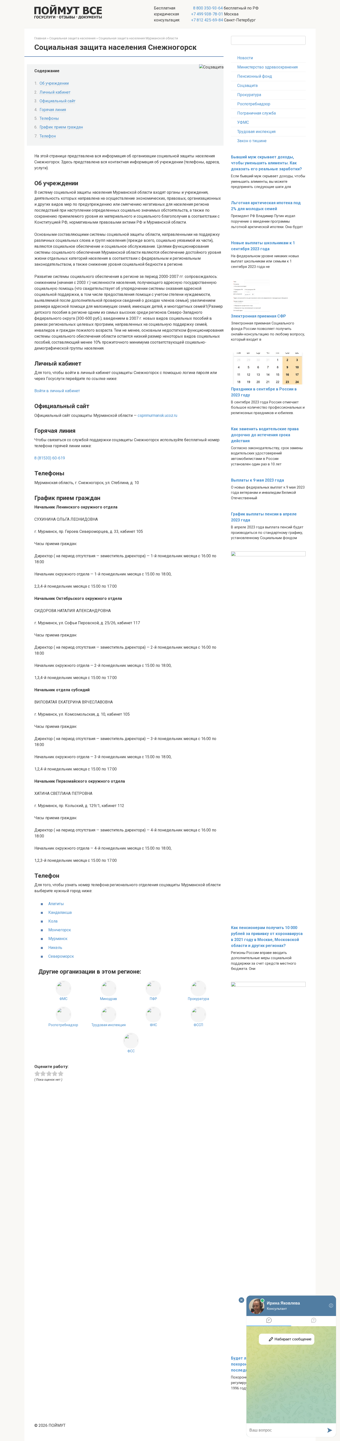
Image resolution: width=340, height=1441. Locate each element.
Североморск (61, 956)
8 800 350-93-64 (207, 8)
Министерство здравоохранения (267, 67)
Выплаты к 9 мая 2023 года (257, 480)
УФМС (243, 122)
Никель (55, 947)
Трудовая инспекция (256, 131)
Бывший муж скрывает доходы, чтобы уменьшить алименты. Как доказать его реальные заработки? (266, 163)
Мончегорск (59, 930)
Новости (245, 58)
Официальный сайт (57, 101)
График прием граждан (61, 127)
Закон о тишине (252, 140)
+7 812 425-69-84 (207, 20)
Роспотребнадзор (253, 104)
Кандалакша (60, 912)
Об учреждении (54, 83)
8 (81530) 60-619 (49, 458)
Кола (52, 921)
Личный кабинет (55, 92)
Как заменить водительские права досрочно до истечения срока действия (265, 435)
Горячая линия (53, 109)
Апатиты (56, 903)
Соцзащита (247, 85)
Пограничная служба (256, 113)
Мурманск (57, 938)
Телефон (48, 136)
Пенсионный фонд (254, 76)
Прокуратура (249, 94)
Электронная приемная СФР (258, 316)
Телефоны (49, 118)
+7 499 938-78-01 (207, 14)
